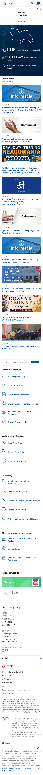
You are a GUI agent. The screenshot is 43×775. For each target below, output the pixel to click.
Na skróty (6, 658)
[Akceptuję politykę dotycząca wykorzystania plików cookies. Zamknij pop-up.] (38, 748)
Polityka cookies (8, 675)
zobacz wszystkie (7, 81)
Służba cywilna (7, 679)
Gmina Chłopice (21, 14)
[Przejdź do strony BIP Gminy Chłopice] (21, 362)
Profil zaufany (7, 683)
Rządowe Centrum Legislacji (12, 672)
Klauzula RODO (8, 693)
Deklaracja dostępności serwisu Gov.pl (16, 690)
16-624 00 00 (6, 636)
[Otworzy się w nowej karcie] (3, 650)
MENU (20, 21)
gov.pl (10, 666)
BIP (3, 686)
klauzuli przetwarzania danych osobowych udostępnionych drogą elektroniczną (21, 768)
